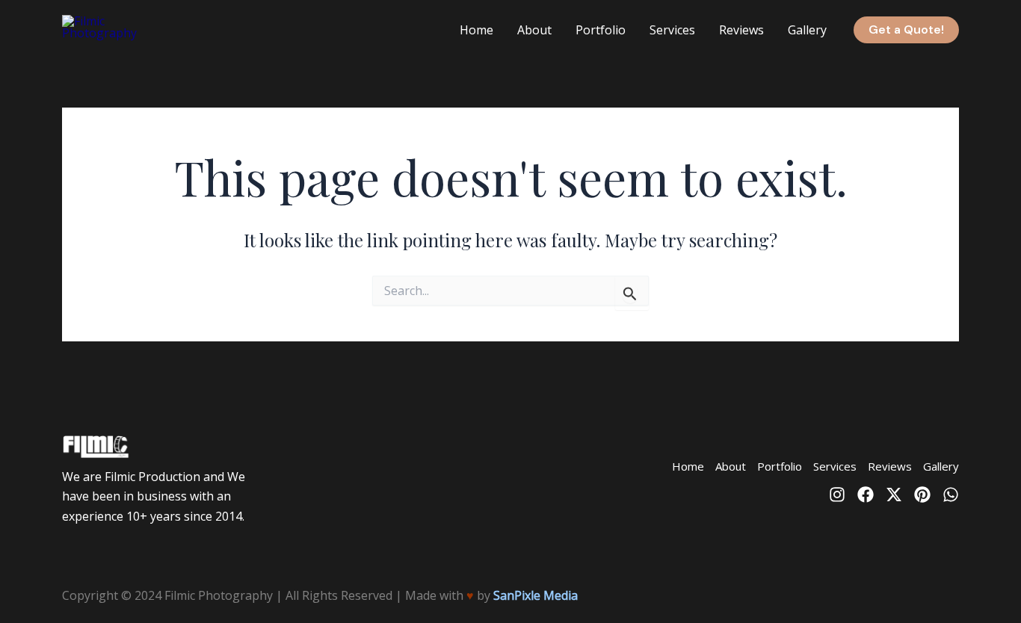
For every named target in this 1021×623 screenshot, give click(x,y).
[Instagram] (837, 494)
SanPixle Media (535, 595)
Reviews (741, 30)
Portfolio (601, 30)
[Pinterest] (922, 494)
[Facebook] (865, 494)
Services (672, 30)
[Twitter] (894, 494)
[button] (906, 29)
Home (476, 30)
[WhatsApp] (951, 494)
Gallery (807, 30)
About (534, 30)
